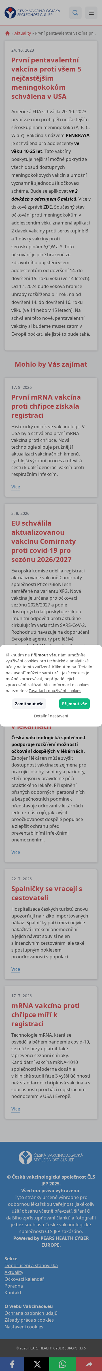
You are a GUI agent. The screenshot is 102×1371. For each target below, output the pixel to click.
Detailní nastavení (51, 716)
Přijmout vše (74, 703)
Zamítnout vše (29, 703)
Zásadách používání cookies (55, 690)
